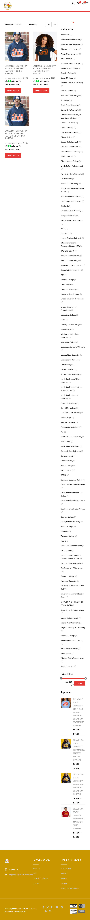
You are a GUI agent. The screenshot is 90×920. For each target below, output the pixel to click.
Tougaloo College (67, 576)
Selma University (67, 456)
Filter (80, 683)
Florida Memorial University (71, 196)
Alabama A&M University (70, 40)
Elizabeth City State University (72, 166)
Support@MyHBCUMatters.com (21, 875)
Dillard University (67, 156)
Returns (64, 878)
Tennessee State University (71, 546)
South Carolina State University (73, 485)
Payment (64, 873)
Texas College (66, 550)
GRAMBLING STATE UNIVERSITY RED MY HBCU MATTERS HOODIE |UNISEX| (79, 750)
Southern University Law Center (73, 501)
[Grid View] (49, 24)
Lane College (66, 284)
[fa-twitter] (47, 907)
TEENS (63, 541)
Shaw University (67, 461)
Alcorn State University (69, 54)
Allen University (66, 59)
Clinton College (66, 137)
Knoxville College (67, 280)
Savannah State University (71, 451)
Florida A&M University (69, 184)
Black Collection (67, 91)
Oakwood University (68, 403)
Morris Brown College (69, 360)
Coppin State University (70, 142)
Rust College (66, 442)
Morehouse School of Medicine (73, 347)
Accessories (66, 35)
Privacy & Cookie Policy (70, 889)
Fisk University (66, 179)
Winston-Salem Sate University (72, 658)
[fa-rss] (50, 910)
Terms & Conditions (40, 878)
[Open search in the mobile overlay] (73, 22)
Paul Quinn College (68, 422)
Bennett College (67, 78)
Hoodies (64, 233)
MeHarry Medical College (70, 325)
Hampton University (68, 216)
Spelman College (67, 517)
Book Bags (65, 100)
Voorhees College (68, 636)
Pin (62, 432)
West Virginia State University (72, 640)
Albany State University (69, 49)
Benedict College (67, 73)
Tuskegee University (68, 581)
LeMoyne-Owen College (70, 294)
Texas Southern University (71, 563)
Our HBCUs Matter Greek (70, 413)
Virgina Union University (70, 623)
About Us (36, 868)
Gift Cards (65, 206)
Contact (36, 883)
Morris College (66, 365)
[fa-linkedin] (52, 907)
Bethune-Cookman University (72, 83)
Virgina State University (70, 618)
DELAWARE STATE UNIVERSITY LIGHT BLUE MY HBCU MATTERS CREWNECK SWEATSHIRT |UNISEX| (78, 712)
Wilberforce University (69, 649)
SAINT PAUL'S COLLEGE (70, 446)
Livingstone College (68, 315)
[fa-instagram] (46, 910)
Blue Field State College (70, 96)
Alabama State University (70, 44)
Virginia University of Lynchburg (73, 628)
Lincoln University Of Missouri (72, 299)
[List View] (55, 24)
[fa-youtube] (57, 907)
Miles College (66, 329)
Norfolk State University (70, 374)
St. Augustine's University (70, 522)
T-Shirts (64, 531)
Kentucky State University (70, 270)
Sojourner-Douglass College (71, 480)
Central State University (70, 110)
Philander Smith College (70, 427)
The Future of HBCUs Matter (72, 568)
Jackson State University (70, 256)
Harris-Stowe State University (72, 220)
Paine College (66, 418)
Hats (62, 228)
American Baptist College (70, 64)
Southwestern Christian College (73, 509)
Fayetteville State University (71, 174)
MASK (63, 320)
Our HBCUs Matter (68, 408)
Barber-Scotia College (69, 68)
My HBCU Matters (67, 369)
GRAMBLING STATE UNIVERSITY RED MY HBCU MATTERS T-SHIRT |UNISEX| (79, 819)
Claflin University (67, 128)
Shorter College (67, 466)
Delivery (64, 883)
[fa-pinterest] (62, 907)
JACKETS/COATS (67, 251)
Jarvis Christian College (70, 260)
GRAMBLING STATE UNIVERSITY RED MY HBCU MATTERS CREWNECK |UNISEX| (79, 784)
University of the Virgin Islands (72, 610)
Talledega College (67, 536)
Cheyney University (68, 123)
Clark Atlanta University (70, 132)
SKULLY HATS (66, 470)
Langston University (68, 289)
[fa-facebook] (43, 907)
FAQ (34, 873)
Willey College (66, 653)
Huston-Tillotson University (71, 238)
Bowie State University (69, 105)
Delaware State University (70, 152)
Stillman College (67, 527)
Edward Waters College (70, 161)
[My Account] (73, 3)
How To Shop (66, 868)
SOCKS (63, 475)
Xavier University (67, 666)
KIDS (62, 275)
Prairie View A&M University (71, 437)
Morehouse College (68, 342)
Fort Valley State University (71, 201)
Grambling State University (71, 211)
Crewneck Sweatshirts (69, 147)
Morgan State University (70, 355)
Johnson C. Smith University (71, 265)
